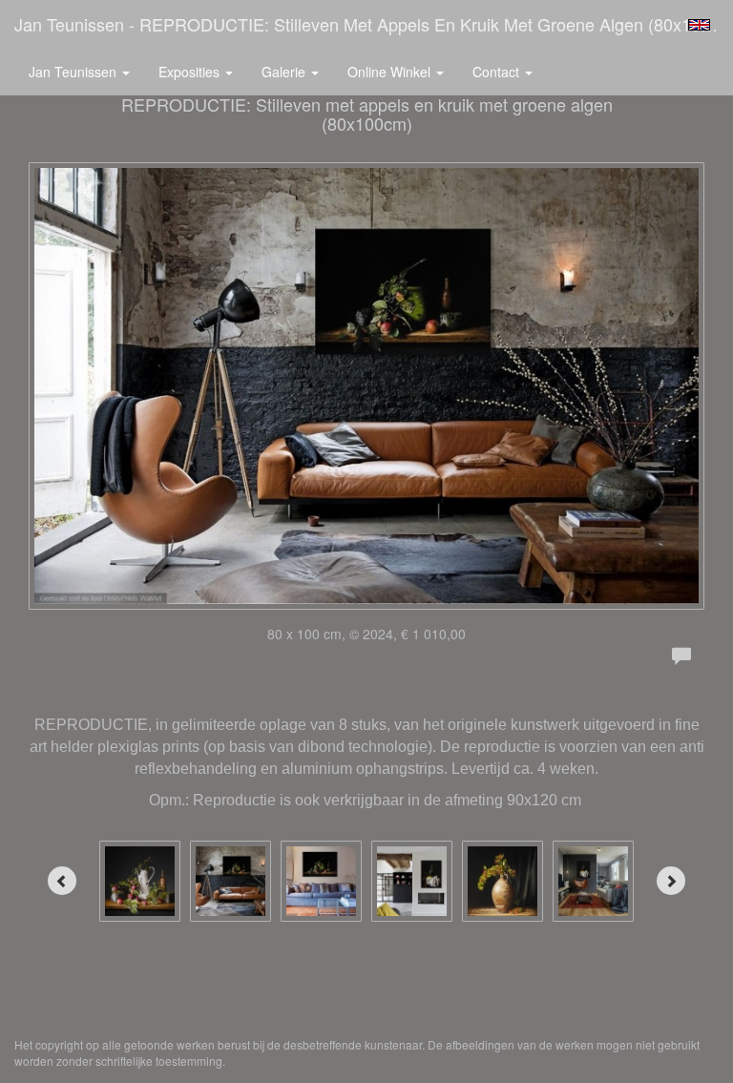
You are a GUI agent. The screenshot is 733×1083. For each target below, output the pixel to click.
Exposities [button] (190, 71)
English (699, 25)
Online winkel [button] (390, 71)
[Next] (671, 880)
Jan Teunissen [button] (74, 71)
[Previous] (62, 880)
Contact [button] (497, 71)
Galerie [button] (285, 71)
